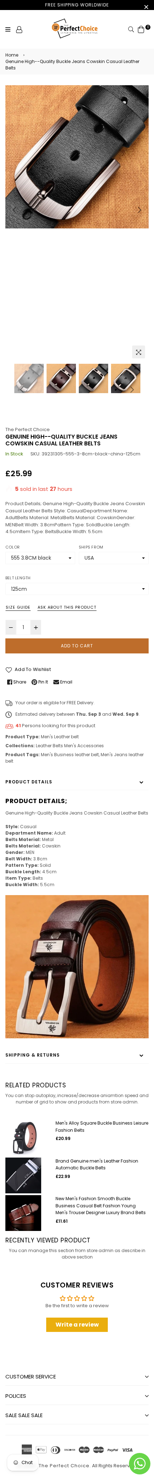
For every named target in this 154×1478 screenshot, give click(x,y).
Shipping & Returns (32, 1055)
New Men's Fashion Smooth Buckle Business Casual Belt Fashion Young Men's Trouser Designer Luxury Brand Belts (101, 1206)
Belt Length (17, 578)
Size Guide (18, 607)
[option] (77, 156)
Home (11, 55)
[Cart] (141, 29)
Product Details (28, 782)
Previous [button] (14, 210)
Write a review (77, 1324)
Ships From (91, 547)
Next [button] (139, 210)
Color (12, 547)
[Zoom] (138, 352)
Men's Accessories (84, 746)
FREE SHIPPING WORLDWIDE (77, 5)
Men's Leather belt (60, 737)
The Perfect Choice (27, 429)
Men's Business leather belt (70, 755)
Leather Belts (49, 746)
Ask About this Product (67, 607)
